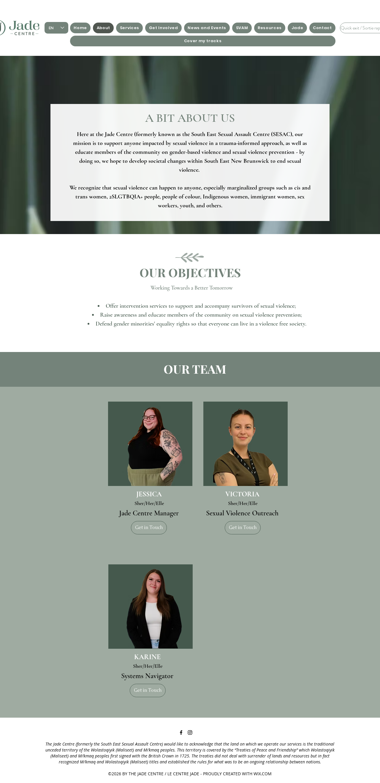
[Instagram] (190, 732)
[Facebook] (181, 732)
